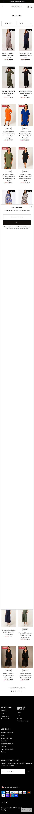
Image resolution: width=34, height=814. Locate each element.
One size (25, 629)
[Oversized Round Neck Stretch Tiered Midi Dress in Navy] (8, 616)
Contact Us (20, 712)
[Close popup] (31, 206)
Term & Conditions (6, 719)
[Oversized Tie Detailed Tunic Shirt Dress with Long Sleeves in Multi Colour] (8, 201)
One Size (9, 128)
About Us (3, 710)
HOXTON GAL (16, 808)
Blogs (2, 713)
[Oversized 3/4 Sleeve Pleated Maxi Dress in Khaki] (8, 77)
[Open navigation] (5, 7)
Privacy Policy (5, 716)
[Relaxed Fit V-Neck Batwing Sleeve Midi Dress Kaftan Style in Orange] (8, 115)
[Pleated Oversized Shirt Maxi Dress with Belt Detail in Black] (25, 657)
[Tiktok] (7, 802)
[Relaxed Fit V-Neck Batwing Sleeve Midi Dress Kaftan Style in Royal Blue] (25, 115)
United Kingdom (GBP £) (11, 787)
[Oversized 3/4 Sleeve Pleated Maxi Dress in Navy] (25, 40)
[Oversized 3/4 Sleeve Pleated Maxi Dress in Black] (25, 77)
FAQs (18, 715)
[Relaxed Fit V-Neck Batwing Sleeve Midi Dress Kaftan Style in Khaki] (8, 158)
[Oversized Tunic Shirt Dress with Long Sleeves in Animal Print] (25, 201)
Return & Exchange (22, 721)
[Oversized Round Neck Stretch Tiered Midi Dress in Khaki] (25, 616)
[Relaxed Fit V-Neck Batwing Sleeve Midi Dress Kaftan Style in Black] (25, 158)
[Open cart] (31, 7)
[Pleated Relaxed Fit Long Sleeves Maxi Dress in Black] (8, 657)
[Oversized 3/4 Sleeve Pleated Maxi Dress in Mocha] (8, 40)
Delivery (19, 718)
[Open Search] (28, 7)
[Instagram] (4, 802)
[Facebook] (2, 802)
